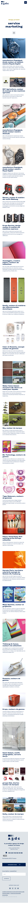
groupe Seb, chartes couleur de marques (11, 784)
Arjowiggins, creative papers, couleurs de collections (11, 262)
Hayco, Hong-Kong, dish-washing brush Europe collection (13, 538)
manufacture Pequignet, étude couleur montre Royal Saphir (13, 169)
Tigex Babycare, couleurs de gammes (13, 497)
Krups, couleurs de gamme (13, 709)
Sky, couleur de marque (12, 428)
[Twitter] (18, 888)
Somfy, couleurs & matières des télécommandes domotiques (14, 307)
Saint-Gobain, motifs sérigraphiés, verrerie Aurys (12, 754)
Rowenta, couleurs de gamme (11, 679)
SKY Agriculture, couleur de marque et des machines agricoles (14, 91)
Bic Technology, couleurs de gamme (14, 456)
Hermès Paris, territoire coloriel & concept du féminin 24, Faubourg (13, 572)
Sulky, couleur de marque (13, 814)
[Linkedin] (10, 888)
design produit (14, 20)
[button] (14, 33)
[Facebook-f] (13, 888)
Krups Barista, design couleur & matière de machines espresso (12, 227)
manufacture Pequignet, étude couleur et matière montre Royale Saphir (13, 62)
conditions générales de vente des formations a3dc (13, 891)
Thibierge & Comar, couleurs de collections (12, 645)
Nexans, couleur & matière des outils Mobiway (13, 198)
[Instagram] (15, 888)
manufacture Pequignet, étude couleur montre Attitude (13, 131)
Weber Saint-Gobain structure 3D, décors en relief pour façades (12, 387)
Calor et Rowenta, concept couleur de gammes (13, 348)
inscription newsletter (9, 871)
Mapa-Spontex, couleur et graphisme (13, 605)
